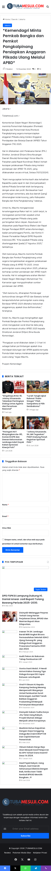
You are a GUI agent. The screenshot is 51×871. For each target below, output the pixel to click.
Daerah (15, 19)
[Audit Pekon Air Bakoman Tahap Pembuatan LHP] (9, 660)
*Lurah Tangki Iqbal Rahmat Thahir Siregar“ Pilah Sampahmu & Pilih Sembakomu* (36, 401)
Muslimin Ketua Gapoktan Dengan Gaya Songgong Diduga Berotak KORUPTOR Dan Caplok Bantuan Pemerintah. (32, 734)
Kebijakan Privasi (40, 853)
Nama (5, 505)
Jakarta (22, 19)
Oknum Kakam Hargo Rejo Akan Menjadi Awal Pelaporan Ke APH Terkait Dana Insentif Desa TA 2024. (34, 751)
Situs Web (6, 528)
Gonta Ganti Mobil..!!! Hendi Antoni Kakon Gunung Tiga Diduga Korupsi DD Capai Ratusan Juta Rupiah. (33, 672)
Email (5, 516)
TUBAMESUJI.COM (34, 848)
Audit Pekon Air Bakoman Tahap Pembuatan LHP (31, 658)
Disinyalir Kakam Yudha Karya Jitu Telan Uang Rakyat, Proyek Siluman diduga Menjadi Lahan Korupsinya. (34, 716)
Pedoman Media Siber (22, 853)
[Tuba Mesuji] (25, 6)
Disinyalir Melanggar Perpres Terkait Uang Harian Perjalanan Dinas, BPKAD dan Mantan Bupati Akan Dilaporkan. (33, 618)
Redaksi (9, 69)
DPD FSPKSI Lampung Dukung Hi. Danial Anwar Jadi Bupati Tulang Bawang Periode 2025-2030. (23, 599)
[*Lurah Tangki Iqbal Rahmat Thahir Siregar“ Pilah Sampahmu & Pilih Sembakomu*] (38, 387)
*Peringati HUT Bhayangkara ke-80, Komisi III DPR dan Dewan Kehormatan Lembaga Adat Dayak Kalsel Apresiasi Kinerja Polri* (13, 439)
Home (7, 19)
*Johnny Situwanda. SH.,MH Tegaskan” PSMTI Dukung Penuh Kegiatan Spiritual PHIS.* (37, 437)
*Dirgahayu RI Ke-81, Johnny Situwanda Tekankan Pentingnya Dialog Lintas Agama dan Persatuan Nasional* (13, 402)
